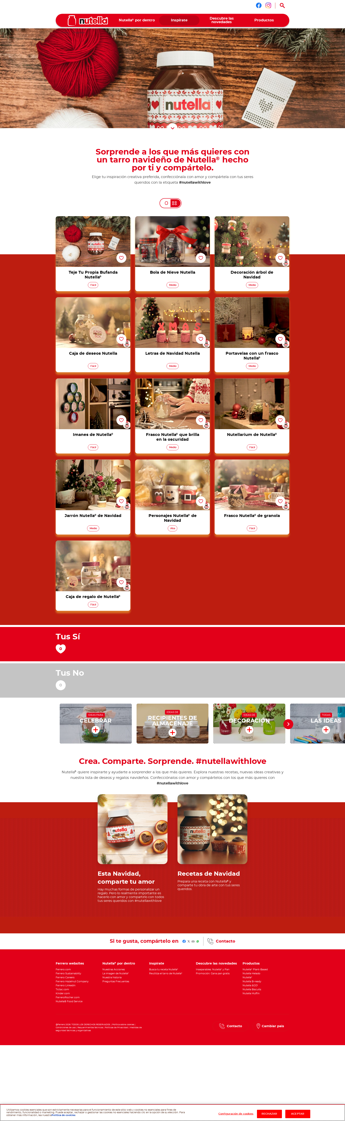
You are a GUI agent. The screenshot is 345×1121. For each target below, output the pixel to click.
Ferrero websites (70, 963)
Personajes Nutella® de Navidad (172, 461)
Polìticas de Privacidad (116, 1028)
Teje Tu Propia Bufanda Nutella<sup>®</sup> (93, 218)
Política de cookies (63, 1115)
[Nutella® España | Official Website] (88, 20)
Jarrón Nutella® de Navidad (93, 461)
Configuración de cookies (235, 1114)
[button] (288, 724)
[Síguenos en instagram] (268, 5)
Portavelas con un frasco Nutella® (252, 299)
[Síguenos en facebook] (259, 5)
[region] (172, 1112)
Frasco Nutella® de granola (252, 461)
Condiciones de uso (66, 1028)
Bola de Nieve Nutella (172, 218)
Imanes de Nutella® (93, 380)
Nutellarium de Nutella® (252, 380)
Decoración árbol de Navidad (252, 218)
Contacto (225, 941)
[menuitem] (137, 20)
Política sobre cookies (123, 1025)
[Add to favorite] (121, 258)
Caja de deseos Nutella (93, 299)
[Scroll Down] (172, 128)
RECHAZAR (269, 1114)
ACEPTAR (297, 1114)
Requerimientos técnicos (90, 1028)
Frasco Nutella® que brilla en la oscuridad (172, 380)
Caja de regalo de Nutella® (93, 543)
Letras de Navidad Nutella (172, 299)
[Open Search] (282, 6)
